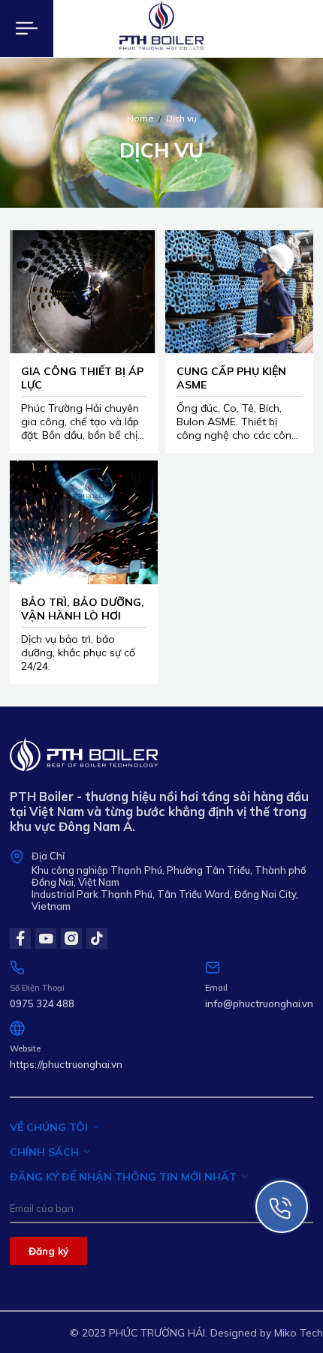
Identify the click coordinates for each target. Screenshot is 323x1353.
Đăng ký (48, 1251)
